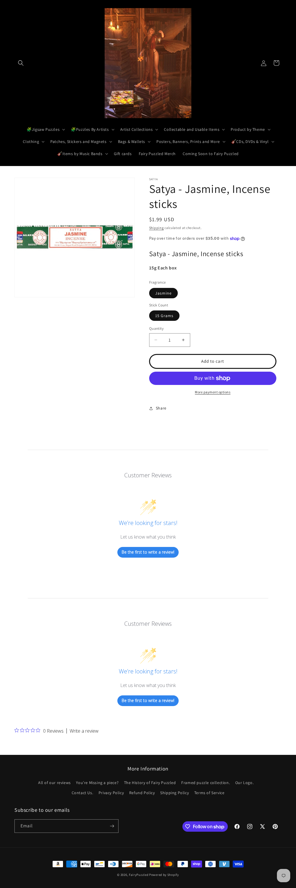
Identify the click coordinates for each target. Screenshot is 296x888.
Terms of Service (209, 792)
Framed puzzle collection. (205, 782)
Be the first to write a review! (148, 552)
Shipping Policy (174, 792)
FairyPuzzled (138, 875)
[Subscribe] (112, 826)
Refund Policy (142, 792)
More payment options (212, 392)
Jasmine (163, 293)
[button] (20, 63)
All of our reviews (54, 782)
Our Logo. (244, 782)
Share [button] (161, 408)
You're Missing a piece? (97, 782)
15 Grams (164, 315)
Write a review (84, 731)
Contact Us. (82, 792)
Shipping (156, 228)
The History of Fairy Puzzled (150, 782)
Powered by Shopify (164, 875)
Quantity (156, 328)
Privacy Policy (111, 792)
